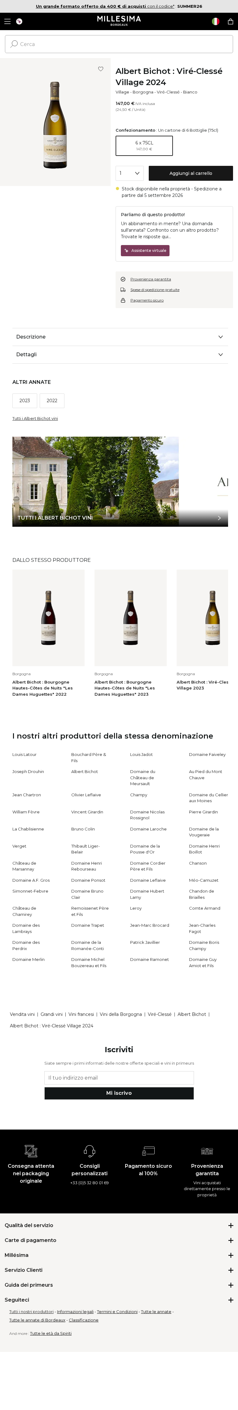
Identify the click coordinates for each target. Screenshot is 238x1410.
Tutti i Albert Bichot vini (35, 418)
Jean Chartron (26, 794)
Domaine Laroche (148, 828)
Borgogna (143, 91)
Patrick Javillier (145, 942)
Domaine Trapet (87, 925)
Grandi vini (52, 1014)
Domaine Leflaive (148, 880)
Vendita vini (22, 1014)
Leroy (136, 908)
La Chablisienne (28, 828)
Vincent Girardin (87, 811)
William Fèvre (26, 811)
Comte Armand (204, 908)
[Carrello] (230, 21)
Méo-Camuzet (203, 880)
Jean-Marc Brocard (149, 925)
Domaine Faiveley (207, 754)
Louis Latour (24, 754)
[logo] (119, 21)
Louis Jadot (141, 754)
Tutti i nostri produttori (31, 1311)
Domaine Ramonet (149, 959)
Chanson (198, 863)
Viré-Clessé (168, 91)
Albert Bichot (84, 771)
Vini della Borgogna (121, 1014)
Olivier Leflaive (86, 794)
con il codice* (105, 6)
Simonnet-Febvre (30, 891)
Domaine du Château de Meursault (142, 777)
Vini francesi (81, 1014)
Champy (138, 794)
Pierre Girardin (203, 811)
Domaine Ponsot (88, 880)
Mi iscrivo (119, 1093)
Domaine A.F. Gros (31, 880)
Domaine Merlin (28, 959)
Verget (19, 846)
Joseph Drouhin (28, 771)
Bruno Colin (83, 828)
